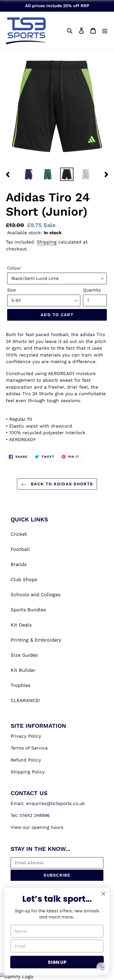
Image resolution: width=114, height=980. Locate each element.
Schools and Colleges (35, 594)
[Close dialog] (103, 894)
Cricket (19, 534)
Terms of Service (29, 748)
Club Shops (24, 579)
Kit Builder (23, 670)
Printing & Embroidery (36, 640)
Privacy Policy (26, 736)
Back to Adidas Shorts (61, 483)
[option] (28, 174)
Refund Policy (26, 760)
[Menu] (105, 30)
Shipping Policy (28, 771)
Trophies (20, 685)
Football (20, 549)
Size (11, 290)
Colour (14, 268)
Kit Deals (21, 625)
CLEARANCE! (25, 700)
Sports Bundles (28, 609)
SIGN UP (57, 962)
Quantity (92, 290)
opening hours (47, 827)
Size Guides (24, 655)
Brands (19, 564)
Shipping (46, 242)
